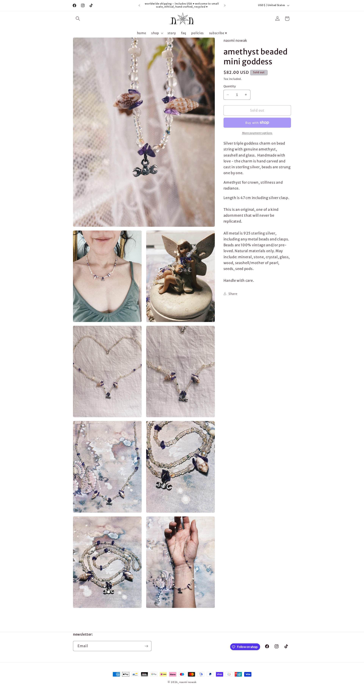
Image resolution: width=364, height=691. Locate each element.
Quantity (230, 86)
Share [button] (232, 293)
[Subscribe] (146, 646)
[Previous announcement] (139, 5)
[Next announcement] (224, 5)
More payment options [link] (257, 133)
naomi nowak (187, 682)
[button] (78, 19)
